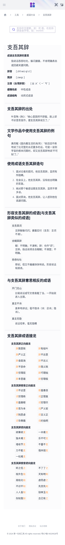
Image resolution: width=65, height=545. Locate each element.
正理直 (43, 396)
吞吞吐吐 (17, 259)
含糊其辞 (17, 240)
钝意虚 (21, 414)
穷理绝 (21, 396)
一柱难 (21, 456)
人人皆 (21, 492)
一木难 (43, 432)
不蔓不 (43, 444)
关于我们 (21, 526)
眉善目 (43, 390)
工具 (17, 14)
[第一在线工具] (32, 4)
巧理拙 (43, 372)
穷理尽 (43, 402)
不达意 (43, 354)
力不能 (21, 450)
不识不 (21, 486)
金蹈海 (21, 360)
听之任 (21, 468)
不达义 (43, 360)
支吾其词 (17, 225)
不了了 (43, 468)
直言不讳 (17, 303)
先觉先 (43, 486)
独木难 (21, 438)
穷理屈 (21, 372)
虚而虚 (43, 480)
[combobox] (32, 29)
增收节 (21, 444)
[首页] (5, 14)
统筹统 (21, 432)
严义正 (21, 354)
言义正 (43, 414)
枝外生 (21, 474)
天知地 (43, 474)
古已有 (43, 498)
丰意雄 (21, 378)
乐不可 (43, 438)
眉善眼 (21, 402)
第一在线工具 (19, 533)
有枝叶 (43, 348)
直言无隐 (17, 318)
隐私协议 (32, 526)
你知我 (21, 498)
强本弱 (43, 450)
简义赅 (43, 366)
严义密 (43, 408)
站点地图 (43, 526)
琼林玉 (43, 492)
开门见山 (17, 288)
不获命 (21, 366)
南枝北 (21, 480)
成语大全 (31, 14)
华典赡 (21, 420)
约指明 (43, 420)
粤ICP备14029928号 (49, 533)
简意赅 (21, 348)
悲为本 (21, 408)
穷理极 (43, 378)
